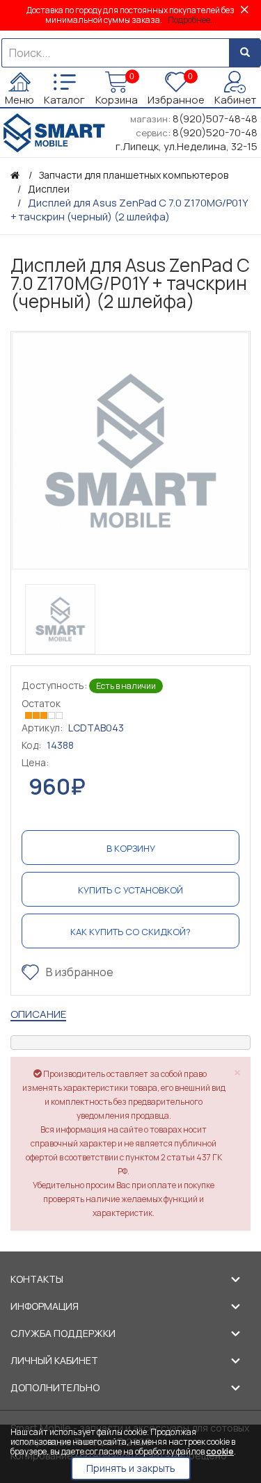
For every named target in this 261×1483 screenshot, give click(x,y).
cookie (220, 1451)
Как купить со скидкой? (130, 931)
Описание (38, 1014)
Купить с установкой (130, 890)
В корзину (130, 848)
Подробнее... (192, 20)
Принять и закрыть (130, 1468)
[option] (130, 450)
